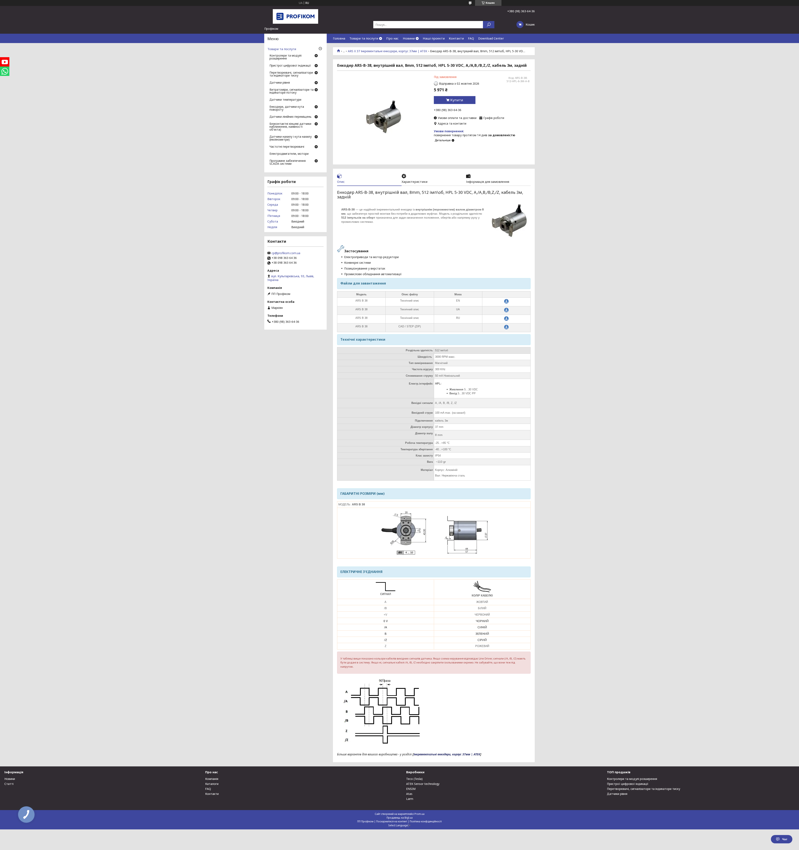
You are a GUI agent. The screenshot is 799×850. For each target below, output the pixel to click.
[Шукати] (488, 24)
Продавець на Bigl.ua (400, 817)
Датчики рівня (279, 82)
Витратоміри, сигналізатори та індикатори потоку (291, 91)
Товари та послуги (363, 38)
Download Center (491, 38)
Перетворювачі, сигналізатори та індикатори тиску (291, 74)
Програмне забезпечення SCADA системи (287, 162)
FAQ (471, 38)
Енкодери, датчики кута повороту (286, 108)
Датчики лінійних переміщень (290, 117)
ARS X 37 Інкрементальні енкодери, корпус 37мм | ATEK (387, 51)
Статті (9, 784)
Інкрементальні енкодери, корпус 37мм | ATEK (447, 754)
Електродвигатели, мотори (289, 154)
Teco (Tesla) (414, 779)
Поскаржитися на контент (391, 821)
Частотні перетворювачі (286, 146)
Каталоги (211, 784)
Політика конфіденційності (426, 821)
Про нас (392, 38)
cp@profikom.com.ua (286, 253)
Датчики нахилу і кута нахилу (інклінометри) (290, 138)
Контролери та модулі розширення (285, 57)
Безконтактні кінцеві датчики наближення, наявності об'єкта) (290, 126)
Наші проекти (434, 38)
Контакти (456, 38)
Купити (456, 100)
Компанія (211, 779)
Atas (409, 794)
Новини (409, 38)
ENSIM (411, 789)
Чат (784, 839)
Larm (409, 799)
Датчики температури (285, 99)
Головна (339, 38)
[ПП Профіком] (295, 16)
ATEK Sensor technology (422, 784)
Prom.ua (419, 814)
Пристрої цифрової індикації (290, 65)
